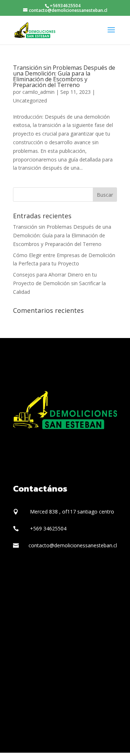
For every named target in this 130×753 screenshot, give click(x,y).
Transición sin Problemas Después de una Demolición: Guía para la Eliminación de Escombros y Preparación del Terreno (64, 76)
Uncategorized (30, 100)
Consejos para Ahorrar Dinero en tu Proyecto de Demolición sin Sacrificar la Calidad (59, 283)
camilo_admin (38, 91)
